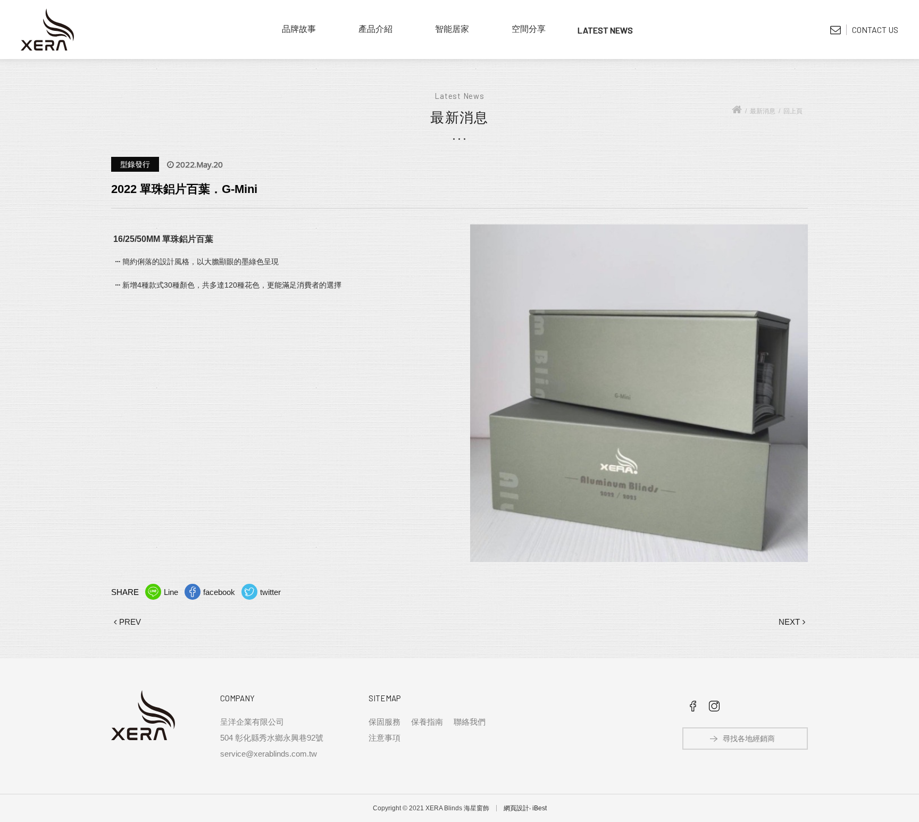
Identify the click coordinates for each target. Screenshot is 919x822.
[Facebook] (693, 709)
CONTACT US (875, 29)
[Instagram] (714, 709)
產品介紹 (375, 29)
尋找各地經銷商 (749, 738)
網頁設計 (516, 808)
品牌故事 (299, 29)
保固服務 (384, 721)
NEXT (789, 621)
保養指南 (427, 721)
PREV (130, 621)
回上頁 (793, 111)
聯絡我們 (470, 721)
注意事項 (384, 737)
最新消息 (605, 29)
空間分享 (529, 29)
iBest (539, 808)
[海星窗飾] (47, 29)
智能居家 (452, 29)
